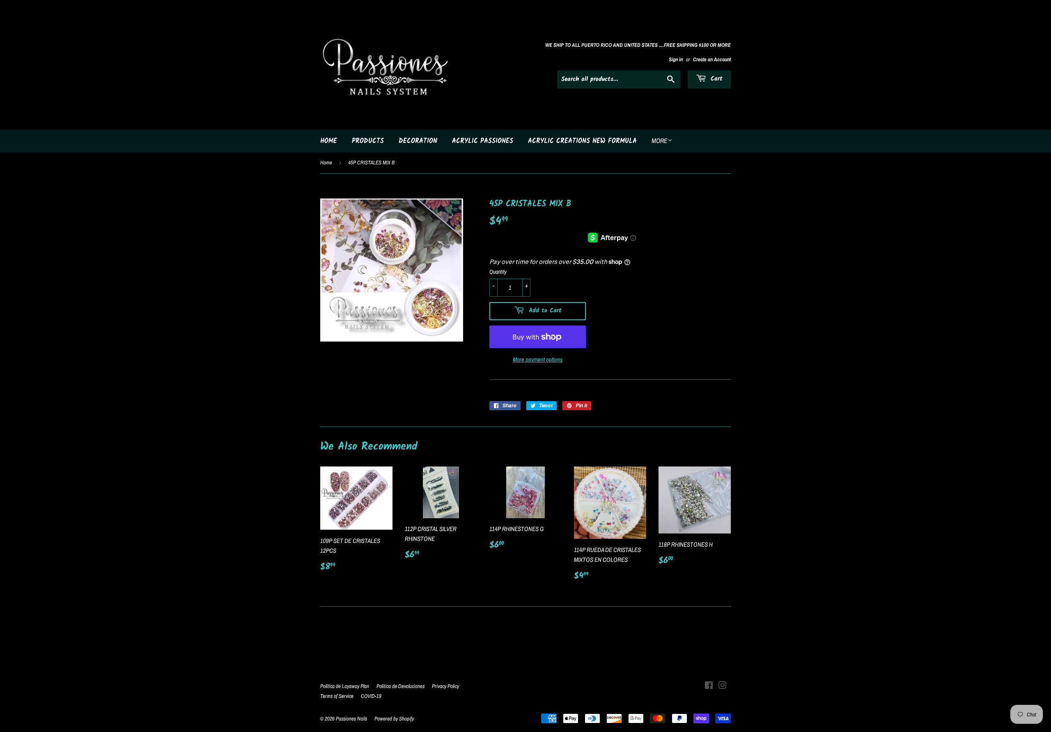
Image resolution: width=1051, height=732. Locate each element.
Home (326, 162)
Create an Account (712, 59)
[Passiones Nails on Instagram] (722, 686)
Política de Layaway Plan (344, 686)
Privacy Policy (445, 686)
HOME (328, 141)
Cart (715, 79)
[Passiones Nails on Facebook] (708, 686)
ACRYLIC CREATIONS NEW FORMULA (582, 141)
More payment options (537, 359)
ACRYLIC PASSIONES (482, 141)
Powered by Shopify (394, 718)
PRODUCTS (368, 141)
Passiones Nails (351, 718)
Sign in (676, 59)
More (660, 140)
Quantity (498, 271)
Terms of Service (336, 696)
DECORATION (418, 141)
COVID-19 (371, 696)
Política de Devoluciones (400, 686)
